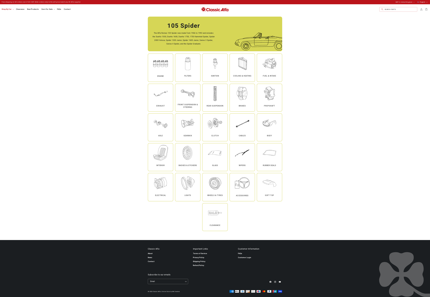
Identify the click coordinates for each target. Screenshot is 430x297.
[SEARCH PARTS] (382, 9)
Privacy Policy (198, 257)
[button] (7, 9)
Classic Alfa (157, 292)
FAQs (240, 253)
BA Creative (176, 292)
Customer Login (244, 257)
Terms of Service (200, 253)
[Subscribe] (185, 281)
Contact (151, 261)
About (150, 253)
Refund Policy (198, 265)
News (150, 257)
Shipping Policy (199, 261)
